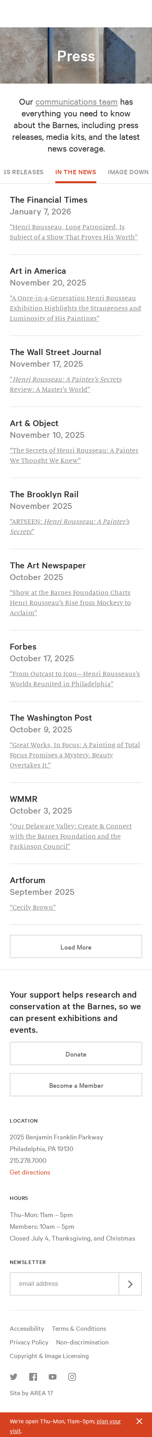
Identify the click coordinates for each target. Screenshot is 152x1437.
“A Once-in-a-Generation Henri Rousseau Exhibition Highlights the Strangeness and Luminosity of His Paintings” (75, 308)
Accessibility (27, 1328)
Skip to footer (76, 7)
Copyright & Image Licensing (49, 1355)
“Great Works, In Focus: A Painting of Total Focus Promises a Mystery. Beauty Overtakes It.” (75, 755)
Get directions (30, 1171)
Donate (76, 1053)
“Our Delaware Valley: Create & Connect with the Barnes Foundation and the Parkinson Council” (71, 836)
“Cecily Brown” (33, 907)
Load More (101, 946)
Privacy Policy (29, 1341)
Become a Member (76, 1084)
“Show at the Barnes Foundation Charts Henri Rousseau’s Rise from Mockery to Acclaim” (70, 603)
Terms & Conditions (79, 1328)
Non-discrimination (82, 1341)
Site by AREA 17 (31, 1392)
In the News (75, 171)
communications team (76, 101)
